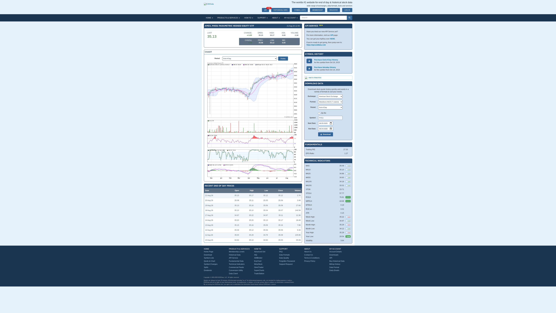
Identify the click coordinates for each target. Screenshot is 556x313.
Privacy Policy (309, 261)
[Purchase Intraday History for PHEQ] (309, 68)
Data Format (334, 267)
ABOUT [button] (275, 18)
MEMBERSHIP (317, 10)
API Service (233, 258)
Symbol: (313, 118)
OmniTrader (259, 267)
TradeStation (259, 274)
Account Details (335, 252)
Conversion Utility (236, 270)
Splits (206, 267)
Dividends (208, 270)
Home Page (208, 252)
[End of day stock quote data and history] (209, 3)
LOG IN (347, 10)
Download (326, 134)
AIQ (255, 255)
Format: (313, 102)
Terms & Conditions (312, 258)
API (266, 9)
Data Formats (284, 255)
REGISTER (334, 10)
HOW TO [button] (248, 18)
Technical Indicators (237, 264)
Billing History (334, 264)
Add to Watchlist (315, 78)
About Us (307, 252)
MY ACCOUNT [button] (290, 18)
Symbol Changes (210, 264)
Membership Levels (236, 252)
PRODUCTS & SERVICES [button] (227, 18)
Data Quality (284, 258)
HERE (332, 39)
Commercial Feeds (236, 267)
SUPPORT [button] (261, 18)
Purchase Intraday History (325, 67)
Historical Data (234, 255)
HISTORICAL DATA (280, 10)
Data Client (233, 274)
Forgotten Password (287, 261)
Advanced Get (259, 252)
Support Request (285, 264)
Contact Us (308, 255)
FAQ (280, 252)
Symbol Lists (209, 258)
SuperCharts (259, 270)
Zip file (323, 113)
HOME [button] (209, 18)
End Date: (312, 129)
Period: (217, 58)
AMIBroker (258, 258)
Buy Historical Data (336, 261)
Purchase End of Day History (326, 60)
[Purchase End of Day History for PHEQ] (309, 61)
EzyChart (257, 261)
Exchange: (312, 96)
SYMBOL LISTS (300, 10)
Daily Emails (334, 270)
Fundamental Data (236, 261)
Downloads (333, 255)
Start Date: (312, 123)
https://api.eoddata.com (316, 45)
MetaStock (258, 264)
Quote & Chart (209, 261)
